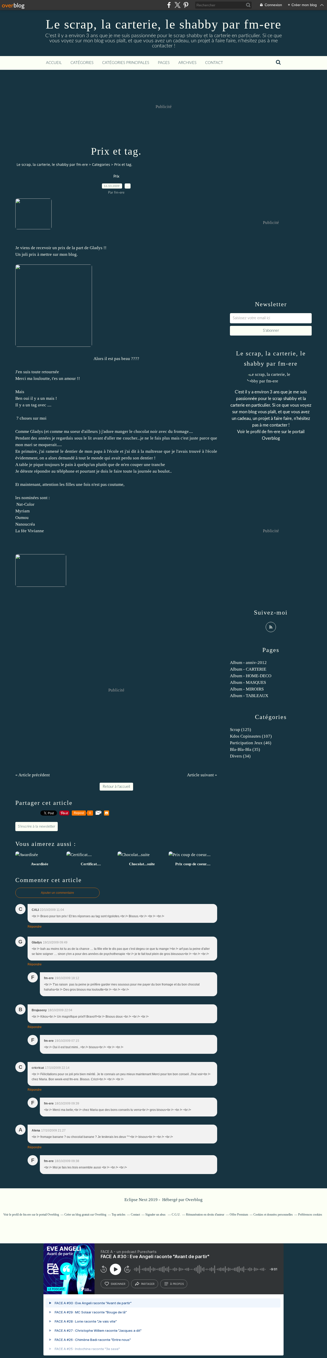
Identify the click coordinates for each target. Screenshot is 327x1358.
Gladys (96, 247)
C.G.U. (176, 1214)
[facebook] (169, 5)
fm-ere (274, 432)
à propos (177, 1283)
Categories (101, 164)
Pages (164, 63)
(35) (245, 749)
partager (148, 1283)
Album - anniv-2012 (248, 662)
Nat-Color (24, 504)
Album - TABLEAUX (249, 695)
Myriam (22, 511)
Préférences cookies (310, 1214)
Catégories (82, 63)
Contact (214, 63)
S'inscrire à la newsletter (36, 826)
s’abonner (118, 1283)
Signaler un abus (155, 1214)
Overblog (194, 1199)
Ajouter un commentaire (57, 893)
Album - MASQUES (248, 682)
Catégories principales (125, 63)
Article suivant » (202, 775)
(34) (240, 756)
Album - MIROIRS (247, 689)
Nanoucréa (25, 524)
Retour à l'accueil (116, 787)
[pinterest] (186, 5)
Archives (187, 63)
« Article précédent (32, 775)
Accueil (54, 63)
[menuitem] (54, 63)
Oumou (22, 517)
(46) (250, 742)
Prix (116, 176)
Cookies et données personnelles (273, 1214)
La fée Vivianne (29, 530)
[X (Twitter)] (177, 5)
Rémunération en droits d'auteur (205, 1214)
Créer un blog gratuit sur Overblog (85, 1214)
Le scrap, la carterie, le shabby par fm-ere (163, 24)
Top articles (118, 1214)
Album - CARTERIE (248, 669)
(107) (251, 736)
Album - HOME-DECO (250, 675)
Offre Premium (239, 1214)
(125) (240, 729)
